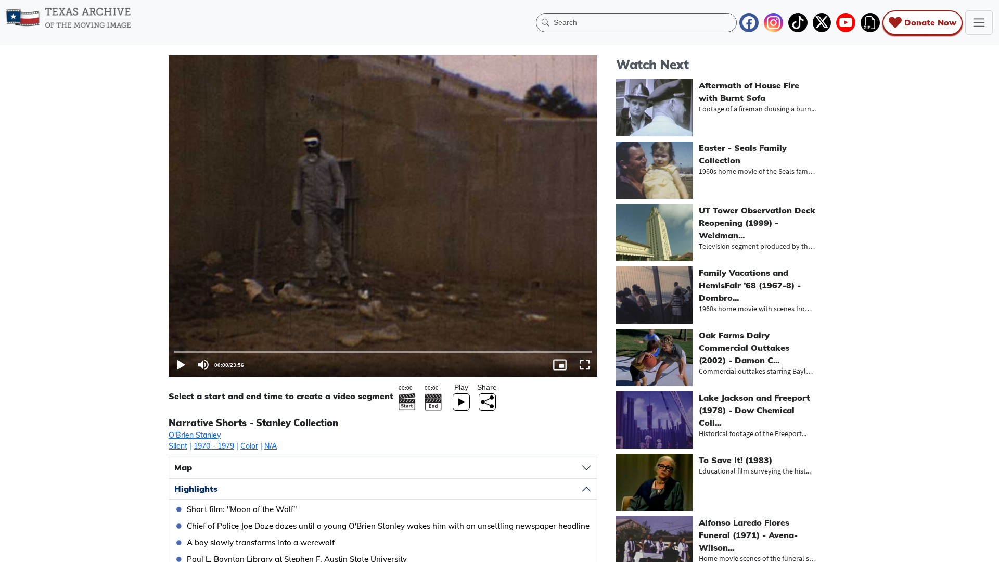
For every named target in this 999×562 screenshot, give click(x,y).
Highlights (195, 488)
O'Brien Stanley (195, 435)
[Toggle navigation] (979, 22)
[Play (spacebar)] (181, 365)
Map (183, 467)
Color (249, 446)
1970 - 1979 (214, 446)
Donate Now (930, 22)
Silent (178, 446)
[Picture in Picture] (559, 365)
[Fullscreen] (584, 365)
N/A (270, 446)
